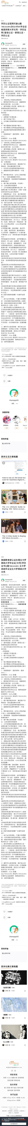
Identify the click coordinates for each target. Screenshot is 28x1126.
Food (24, 1107)
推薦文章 (14, 1078)
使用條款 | (17, 1111)
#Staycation (11, 1100)
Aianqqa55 (8, 43)
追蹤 (24, 44)
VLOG (9, 1078)
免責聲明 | (11, 1111)
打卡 (10, 361)
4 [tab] (17, 11)
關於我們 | (5, 1111)
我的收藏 (20, 1088)
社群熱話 (18, 6)
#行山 (9, 1098)
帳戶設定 (14, 1088)
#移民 (18, 1100)
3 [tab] (15, 11)
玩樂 (2, 557)
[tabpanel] (14, 9)
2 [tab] (13, 11)
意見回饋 (10, 1080)
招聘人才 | (12, 1113)
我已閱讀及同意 (14, 1123)
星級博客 (21, 1078)
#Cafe (23, 1098)
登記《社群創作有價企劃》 (19, 356)
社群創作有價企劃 (7, 6)
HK (15, 1107)
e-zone (16, 1109)
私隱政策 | (23, 1111)
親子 (21, 361)
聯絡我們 (17, 1113)
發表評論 (6, 443)
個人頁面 (7, 1088)
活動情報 (11, 363)
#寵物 (5, 1098)
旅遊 (14, 361)
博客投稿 (17, 1080)
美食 (17, 361)
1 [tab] (10, 11)
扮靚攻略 (5, 363)
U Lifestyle (5, 1107)
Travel (11, 1107)
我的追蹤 (10, 1090)
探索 (4, 1078)
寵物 (25, 361)
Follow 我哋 (9, 367)
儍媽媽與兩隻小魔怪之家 (6, 425)
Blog (12, 1109)
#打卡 (14, 1098)
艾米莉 (16, 425)
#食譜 (18, 1098)
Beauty (19, 1107)
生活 (2, 21)
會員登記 (24, 2)
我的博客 (17, 1090)
